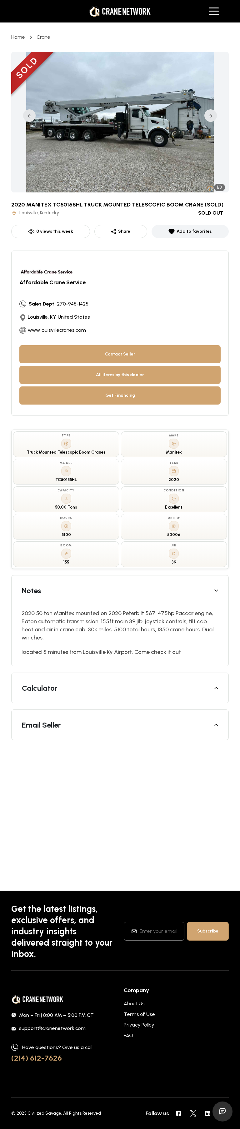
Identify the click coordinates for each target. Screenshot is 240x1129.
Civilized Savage (44, 1113)
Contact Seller (120, 354)
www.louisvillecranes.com (57, 330)
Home (18, 37)
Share (124, 231)
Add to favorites (194, 231)
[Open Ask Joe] (222, 1112)
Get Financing (120, 395)
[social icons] (178, 1113)
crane (43, 37)
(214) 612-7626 (36, 1057)
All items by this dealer (120, 374)
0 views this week (54, 231)
